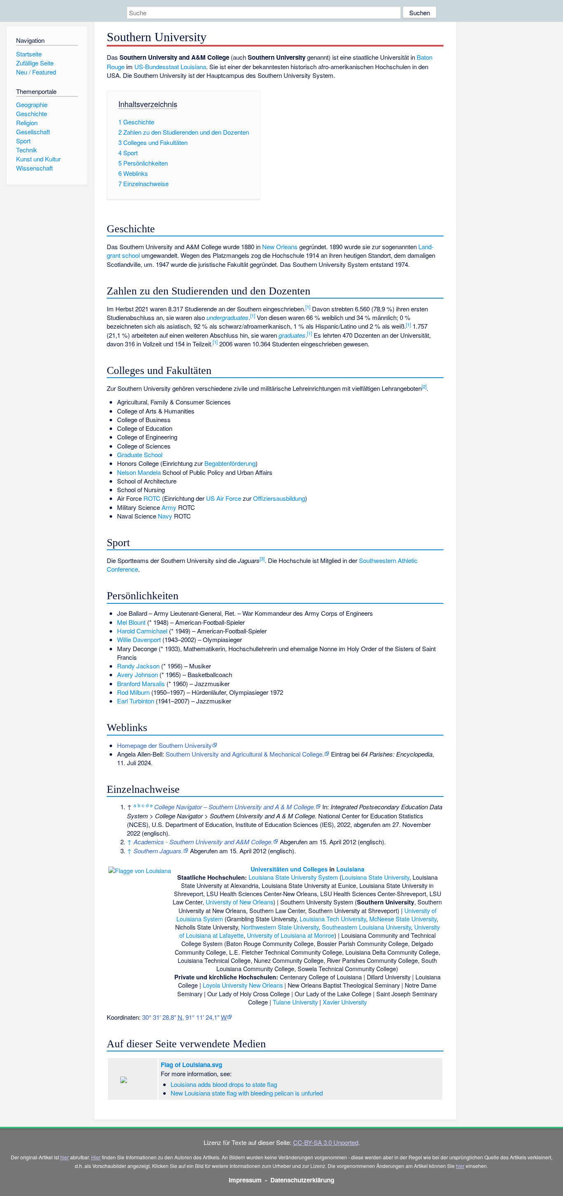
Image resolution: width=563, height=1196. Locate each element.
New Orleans (280, 246)
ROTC (151, 498)
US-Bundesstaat (156, 66)
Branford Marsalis (141, 683)
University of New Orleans (239, 901)
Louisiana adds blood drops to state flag (224, 1084)
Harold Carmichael (142, 630)
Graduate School (139, 454)
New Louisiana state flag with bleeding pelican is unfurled (247, 1093)
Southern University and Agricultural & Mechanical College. (245, 754)
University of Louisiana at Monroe (290, 935)
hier (64, 1157)
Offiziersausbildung (279, 498)
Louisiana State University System (293, 877)
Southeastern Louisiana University (366, 927)
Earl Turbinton (135, 700)
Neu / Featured (36, 72)
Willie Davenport (139, 639)
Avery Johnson (137, 674)
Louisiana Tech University (333, 918)
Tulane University (295, 1001)
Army (169, 507)
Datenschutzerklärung (302, 1179)
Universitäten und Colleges (289, 869)
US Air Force (223, 498)
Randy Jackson (138, 665)
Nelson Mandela (139, 472)
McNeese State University (402, 918)
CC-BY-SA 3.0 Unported (325, 1142)
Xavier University (345, 1001)
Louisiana (193, 66)
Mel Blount (131, 622)
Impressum (245, 1179)
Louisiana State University (375, 877)
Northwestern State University (280, 927)
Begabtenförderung (230, 463)
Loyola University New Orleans (243, 985)
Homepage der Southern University (164, 745)
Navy (165, 516)
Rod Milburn (133, 692)
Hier (96, 1157)
